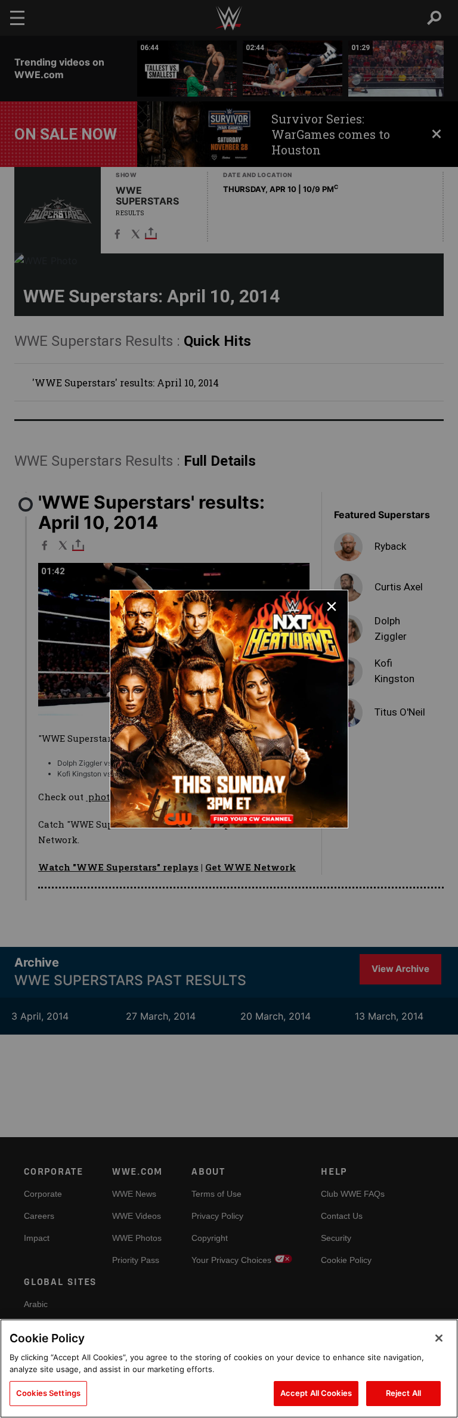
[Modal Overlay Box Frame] (229, 709)
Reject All (403, 1393)
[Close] (439, 1338)
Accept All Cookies (316, 1393)
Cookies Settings (48, 1393)
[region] (229, 1368)
